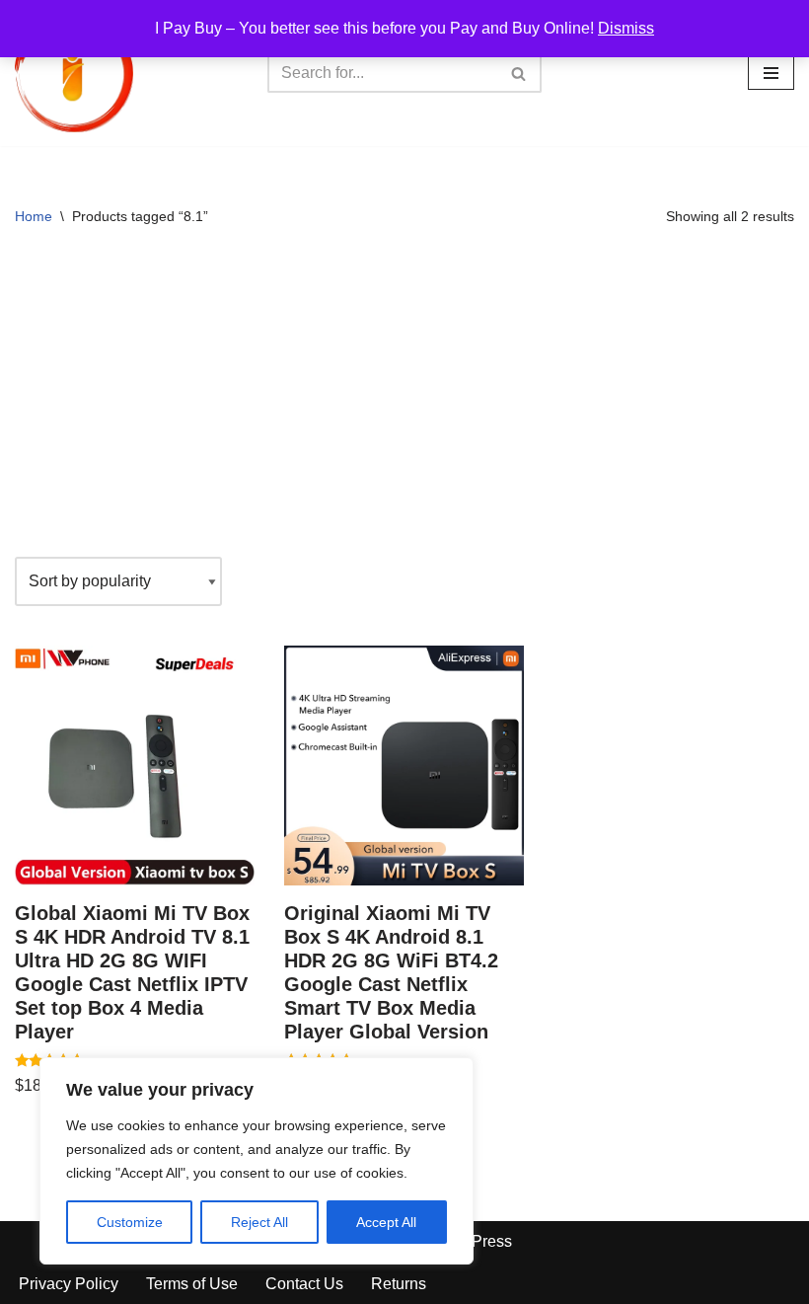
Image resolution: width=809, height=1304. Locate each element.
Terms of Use (192, 1283)
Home (33, 216)
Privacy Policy (68, 1283)
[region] (256, 1161)
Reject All (259, 1222)
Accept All (386, 1222)
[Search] (519, 73)
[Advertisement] (404, 399)
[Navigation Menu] (771, 73)
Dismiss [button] (626, 28)
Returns (398, 1283)
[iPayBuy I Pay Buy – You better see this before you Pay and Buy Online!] (74, 73)
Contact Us (304, 1283)
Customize (130, 1222)
